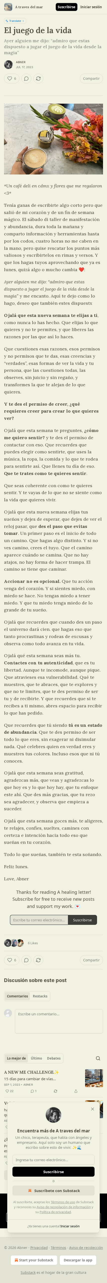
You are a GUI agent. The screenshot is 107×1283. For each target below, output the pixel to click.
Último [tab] (36, 1058)
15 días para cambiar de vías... (30, 1078)
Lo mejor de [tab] (16, 1058)
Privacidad (39, 1247)
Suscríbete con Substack (57, 1190)
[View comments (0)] (26, 79)
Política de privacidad (55, 1212)
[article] (53, 1081)
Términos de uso (63, 1202)
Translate (15, 21)
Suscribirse (66, 7)
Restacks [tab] (40, 996)
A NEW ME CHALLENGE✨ (31, 1072)
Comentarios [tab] (17, 996)
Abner (20, 62)
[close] (93, 1109)
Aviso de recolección (86, 1247)
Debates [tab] (53, 1058)
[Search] (98, 1058)
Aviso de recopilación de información (64, 1207)
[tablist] (27, 996)
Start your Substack (36, 1260)
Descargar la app (78, 1260)
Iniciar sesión (91, 7)
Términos (58, 1247)
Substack (28, 1272)
